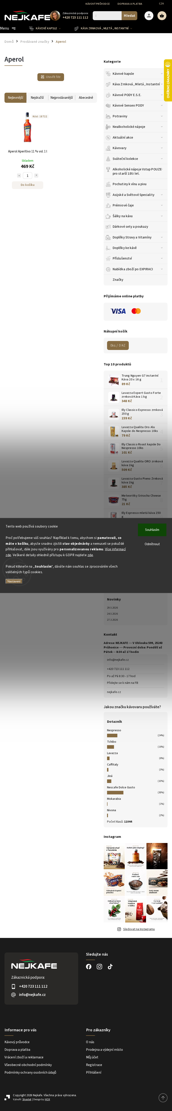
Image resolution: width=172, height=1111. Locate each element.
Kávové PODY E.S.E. (127, 94)
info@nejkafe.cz (118, 660)
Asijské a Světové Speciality (133, 194)
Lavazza (112, 753)
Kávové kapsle (123, 73)
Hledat (129, 15)
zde (90, 555)
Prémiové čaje (123, 205)
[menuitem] (48, 28)
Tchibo (111, 742)
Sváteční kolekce (125, 158)
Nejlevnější (15, 97)
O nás (90, 1042)
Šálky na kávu (123, 216)
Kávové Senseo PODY (128, 105)
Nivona (111, 810)
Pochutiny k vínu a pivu (129, 184)
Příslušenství (122, 258)
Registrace (94, 1064)
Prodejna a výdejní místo (104, 1049)
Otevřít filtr (53, 77)
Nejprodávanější (61, 97)
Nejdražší (37, 97)
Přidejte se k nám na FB (122, 683)
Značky (118, 279)
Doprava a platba (130, 4)
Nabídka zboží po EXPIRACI (133, 269)
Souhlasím (152, 530)
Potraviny (120, 116)
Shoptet (26, 1099)
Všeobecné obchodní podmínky (28, 1064)
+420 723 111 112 (118, 669)
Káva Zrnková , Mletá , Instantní (136, 84)
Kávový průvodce (98, 4)
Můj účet (92, 1057)
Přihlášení (93, 1072)
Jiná (109, 776)
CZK (161, 4)
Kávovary (119, 148)
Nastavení (14, 581)
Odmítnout (152, 544)
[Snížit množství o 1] (19, 176)
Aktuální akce (123, 137)
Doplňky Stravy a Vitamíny (132, 237)
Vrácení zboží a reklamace (23, 1057)
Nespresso (114, 730)
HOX (47, 1099)
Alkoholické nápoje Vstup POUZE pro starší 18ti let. (137, 171)
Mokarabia (114, 799)
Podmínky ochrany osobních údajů (30, 1072)
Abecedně (86, 97)
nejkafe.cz (114, 692)
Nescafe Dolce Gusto (121, 787)
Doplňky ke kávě (125, 247)
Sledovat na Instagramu (139, 929)
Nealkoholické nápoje (129, 126)
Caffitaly (112, 764)
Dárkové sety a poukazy (130, 226)
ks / (117, 345)
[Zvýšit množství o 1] (36, 176)
